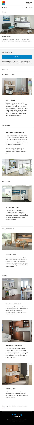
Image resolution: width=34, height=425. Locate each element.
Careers (25, 419)
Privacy (8, 419)
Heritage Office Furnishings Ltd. (18, 421)
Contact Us (17, 416)
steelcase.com (6, 408)
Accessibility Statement (17, 419)
